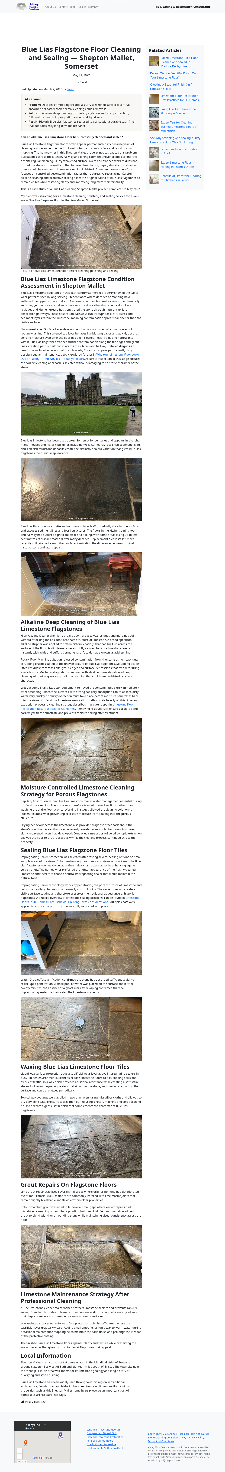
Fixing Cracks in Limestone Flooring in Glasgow (178, 111)
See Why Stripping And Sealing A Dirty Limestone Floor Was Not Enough (175, 140)
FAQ (183, 1437)
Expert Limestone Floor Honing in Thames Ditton (177, 165)
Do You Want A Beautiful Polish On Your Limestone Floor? (173, 75)
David (70, 89)
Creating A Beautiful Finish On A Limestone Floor (171, 87)
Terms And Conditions (161, 1441)
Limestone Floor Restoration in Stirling (179, 151)
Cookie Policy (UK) (88, 6)
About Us (50, 6)
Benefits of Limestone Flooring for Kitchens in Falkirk (181, 178)
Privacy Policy (196, 1437)
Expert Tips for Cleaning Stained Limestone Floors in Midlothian (179, 127)
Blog (73, 6)
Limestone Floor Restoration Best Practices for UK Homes (180, 98)
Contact (63, 6)
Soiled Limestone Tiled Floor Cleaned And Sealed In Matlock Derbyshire (179, 62)
